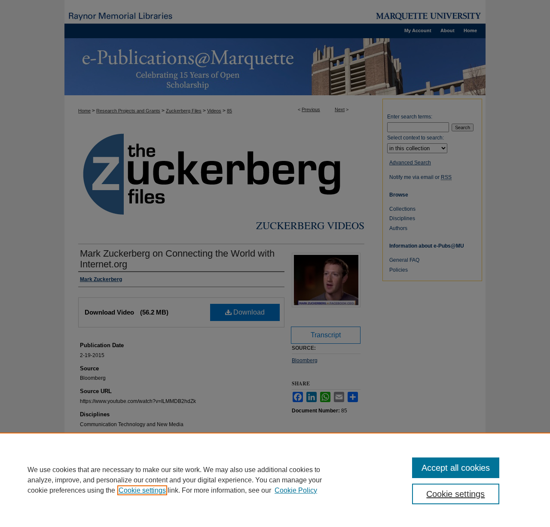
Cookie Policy (296, 490)
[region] (275, 480)
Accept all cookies (456, 467)
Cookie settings (142, 490)
